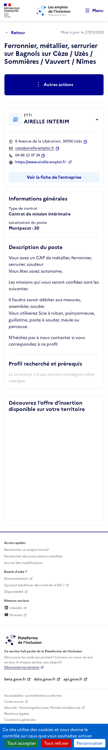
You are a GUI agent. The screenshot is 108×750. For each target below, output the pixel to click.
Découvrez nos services (21, 667)
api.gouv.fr (73, 679)
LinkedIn (15, 608)
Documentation (16, 578)
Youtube (15, 615)
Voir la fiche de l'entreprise (54, 177)
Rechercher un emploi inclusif (26, 549)
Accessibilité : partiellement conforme (33, 695)
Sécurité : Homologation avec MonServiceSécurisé (42, 707)
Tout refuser (56, 743)
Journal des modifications (23, 563)
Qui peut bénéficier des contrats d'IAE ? (34, 585)
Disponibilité (13, 591)
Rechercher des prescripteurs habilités (33, 556)
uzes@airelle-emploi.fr (34, 148)
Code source (14, 701)
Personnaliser (90, 743)
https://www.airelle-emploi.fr (41, 162)
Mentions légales (16, 713)
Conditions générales (20, 719)
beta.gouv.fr (15, 679)
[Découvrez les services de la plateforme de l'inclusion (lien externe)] (24, 639)
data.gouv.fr (45, 679)
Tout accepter (21, 743)
